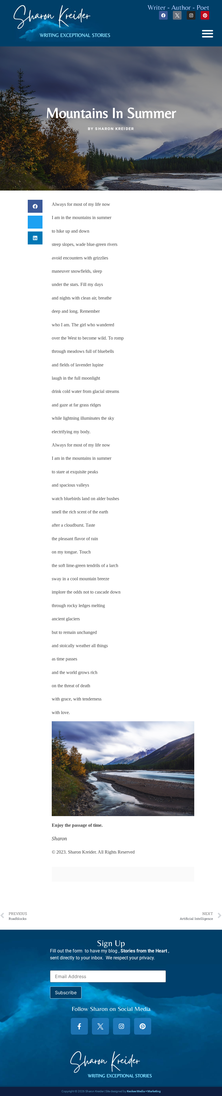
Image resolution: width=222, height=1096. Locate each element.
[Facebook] (163, 15)
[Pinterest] (205, 15)
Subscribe (66, 992)
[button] (208, 33)
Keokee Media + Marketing (144, 1091)
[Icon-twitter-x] (177, 15)
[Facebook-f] (79, 1026)
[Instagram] (191, 15)
